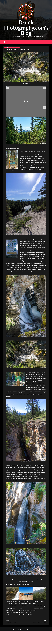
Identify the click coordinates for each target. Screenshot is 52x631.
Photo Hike (12, 47)
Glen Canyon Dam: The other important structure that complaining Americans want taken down (25, 605)
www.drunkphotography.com (26, 581)
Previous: (11, 621)
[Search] (48, 42)
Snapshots (17, 47)
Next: (39, 621)
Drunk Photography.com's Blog (26, 27)
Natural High (7, 47)
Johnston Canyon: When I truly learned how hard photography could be (12, 603)
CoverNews (36, 629)
